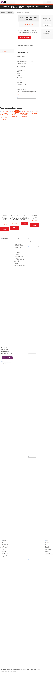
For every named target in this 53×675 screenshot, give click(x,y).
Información (30, 6)
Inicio (3, 12)
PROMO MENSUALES (14, 7)
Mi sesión (38, 6)
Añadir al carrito (25, 37)
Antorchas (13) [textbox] (47, 25)
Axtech (31, 45)
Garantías (46, 6)
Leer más (24, 223)
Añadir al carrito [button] (4, 228)
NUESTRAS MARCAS (21, 7)
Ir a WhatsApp (7, 357)
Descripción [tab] (4, 51)
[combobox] (47, 25)
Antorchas (10, 12)
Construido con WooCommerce (8, 671)
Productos (6, 6)
